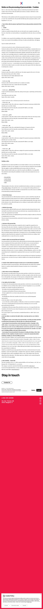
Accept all (6, 605)
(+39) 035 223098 (7, 398)
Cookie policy (9, 389)
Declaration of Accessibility (16, 389)
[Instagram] (40, 398)
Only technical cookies (15, 605)
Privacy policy (4, 389)
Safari (5, 182)
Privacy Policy (4, 111)
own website (12, 357)
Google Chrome (7, 179)
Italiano (33, 390)
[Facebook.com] (40, 401)
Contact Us (7, 382)
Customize (24, 605)
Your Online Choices (7, 187)
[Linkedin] (40, 404)
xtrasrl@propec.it (15, 369)
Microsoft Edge (7, 177)
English (39, 390)
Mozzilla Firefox (7, 180)
